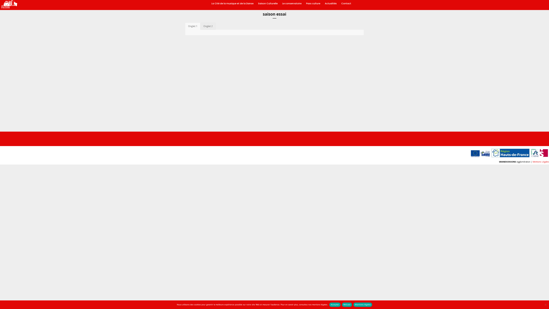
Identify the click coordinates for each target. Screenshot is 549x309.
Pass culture (313, 3)
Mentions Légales (541, 161)
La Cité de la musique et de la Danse (232, 3)
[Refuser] (545, 304)
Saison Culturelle (268, 3)
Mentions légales (363, 304)
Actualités (331, 3)
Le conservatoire (292, 3)
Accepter (335, 304)
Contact (346, 3)
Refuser (347, 304)
